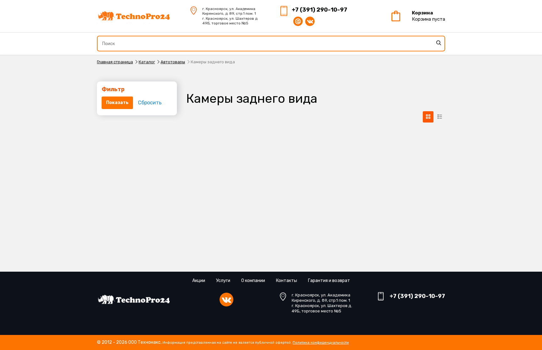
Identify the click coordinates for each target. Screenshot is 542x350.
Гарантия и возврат (329, 280)
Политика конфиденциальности (321, 343)
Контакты (286, 280)
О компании (253, 280)
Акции (198, 280)
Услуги (223, 280)
